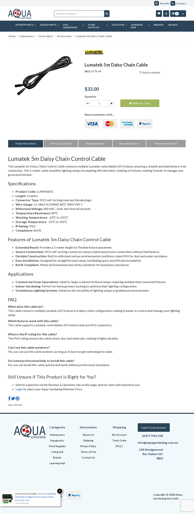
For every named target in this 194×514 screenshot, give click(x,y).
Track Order (119, 440)
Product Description (26, 143)
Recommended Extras (166, 143)
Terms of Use (88, 451)
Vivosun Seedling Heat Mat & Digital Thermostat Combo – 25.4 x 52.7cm (35, 496)
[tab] (26, 143)
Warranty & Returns (129, 143)
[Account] (166, 13)
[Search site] (106, 13)
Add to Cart (141, 103)
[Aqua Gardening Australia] (28, 13)
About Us (88, 434)
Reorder (165, 3)
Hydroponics (57, 434)
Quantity (90, 96)
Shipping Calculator (95, 143)
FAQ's (119, 446)
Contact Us (88, 457)
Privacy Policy (88, 446)
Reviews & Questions (61, 143)
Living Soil (57, 451)
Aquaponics (57, 440)
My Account (119, 434)
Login (19, 389)
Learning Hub (57, 463)
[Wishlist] (159, 13)
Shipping (88, 440)
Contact (181, 3)
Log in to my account (154, 427)
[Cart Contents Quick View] (183, 13)
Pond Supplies (57, 446)
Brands (57, 457)
